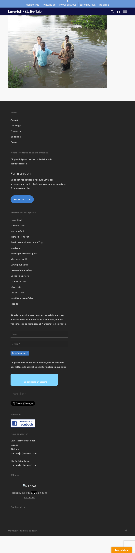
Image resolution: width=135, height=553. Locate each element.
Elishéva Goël (18, 225)
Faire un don (22, 199)
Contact (15, 142)
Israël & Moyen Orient (23, 298)
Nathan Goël (18, 231)
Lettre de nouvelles (21, 270)
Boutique (16, 136)
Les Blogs (16, 125)
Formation (16, 131)
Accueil (14, 119)
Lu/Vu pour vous (19, 264)
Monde (14, 303)
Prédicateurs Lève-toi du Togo (27, 242)
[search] (112, 11)
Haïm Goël (16, 220)
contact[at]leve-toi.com (24, 453)
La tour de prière (20, 275)
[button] (125, 11)
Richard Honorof (20, 236)
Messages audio (19, 259)
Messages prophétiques (24, 253)
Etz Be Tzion (17, 292)
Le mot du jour (18, 281)
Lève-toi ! (16, 287)
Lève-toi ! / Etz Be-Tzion (25, 11)
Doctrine (15, 247)
